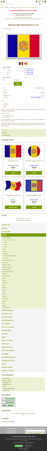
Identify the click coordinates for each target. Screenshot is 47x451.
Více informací (24, 440)
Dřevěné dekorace (7, 310)
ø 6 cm (7, 74)
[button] (23, 448)
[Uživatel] (37, 1)
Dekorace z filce (7, 313)
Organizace (5, 262)
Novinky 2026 (6, 225)
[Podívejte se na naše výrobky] (8, 400)
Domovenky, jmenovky (8, 260)
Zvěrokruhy (5, 298)
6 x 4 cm (8, 68)
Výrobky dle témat (8, 370)
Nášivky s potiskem (7, 267)
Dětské (4, 280)
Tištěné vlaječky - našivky (8, 240)
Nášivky (4, 235)
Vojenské (5, 273)
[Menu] (1, 1)
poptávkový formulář (24, 124)
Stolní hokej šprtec (8, 360)
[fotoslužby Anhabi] (8, 406)
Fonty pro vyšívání (6, 378)
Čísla (4, 278)
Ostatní (4, 300)
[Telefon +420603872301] (39, 2)
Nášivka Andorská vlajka (34, 195)
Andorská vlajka (13, 161)
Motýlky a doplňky (8, 327)
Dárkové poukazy (7, 367)
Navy (4, 303)
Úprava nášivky (6, 77)
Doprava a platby (5, 390)
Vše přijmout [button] (18, 445)
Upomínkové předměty (9, 357)
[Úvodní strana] (4, 1)
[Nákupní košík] (45, 1)
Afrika (5, 251)
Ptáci (4, 291)
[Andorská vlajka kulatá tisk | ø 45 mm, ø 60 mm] (34, 151)
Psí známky (5, 354)
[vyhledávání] (42, 1)
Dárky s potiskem (7, 340)
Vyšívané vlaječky (7, 237)
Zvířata (4, 294)
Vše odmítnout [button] (28, 445)
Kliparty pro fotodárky (6, 380)
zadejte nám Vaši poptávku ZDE (8, 421)
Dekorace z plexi (7, 317)
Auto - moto (5, 258)
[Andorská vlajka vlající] (13, 185)
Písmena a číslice (7, 347)
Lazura (3, 386)
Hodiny (4, 337)
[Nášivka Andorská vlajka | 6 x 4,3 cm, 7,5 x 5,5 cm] (34, 185)
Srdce (4, 289)
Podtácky (5, 334)
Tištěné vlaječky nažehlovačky (10, 255)
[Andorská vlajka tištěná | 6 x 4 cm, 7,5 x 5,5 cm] (13, 151)
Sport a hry (5, 344)
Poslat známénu (6, 135)
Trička (4, 364)
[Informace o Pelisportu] (8, 403)
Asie (5, 249)
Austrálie (6, 253)
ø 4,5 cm (8, 72)
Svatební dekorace (8, 320)
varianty (13, 173)
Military (4, 305)
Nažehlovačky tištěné (8, 271)
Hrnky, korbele (6, 330)
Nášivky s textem (7, 264)
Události (5, 296)
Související (4, 130)
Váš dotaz (4, 132)
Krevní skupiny (6, 276)
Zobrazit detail (13, 207)
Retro (4, 285)
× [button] (45, 434)
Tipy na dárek (6, 231)
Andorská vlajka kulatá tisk (34, 161)
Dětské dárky (6, 324)
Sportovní (5, 282)
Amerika (5, 246)
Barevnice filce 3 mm (6, 384)
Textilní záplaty (6, 307)
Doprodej (5, 228)
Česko (5, 242)
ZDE (23, 414)
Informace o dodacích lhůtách (8, 388)
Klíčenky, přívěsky (7, 269)
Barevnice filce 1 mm (6, 382)
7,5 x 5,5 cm (9, 70)
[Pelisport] (43, 90)
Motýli (4, 287)
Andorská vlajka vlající (13, 195)
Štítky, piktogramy (8, 350)
